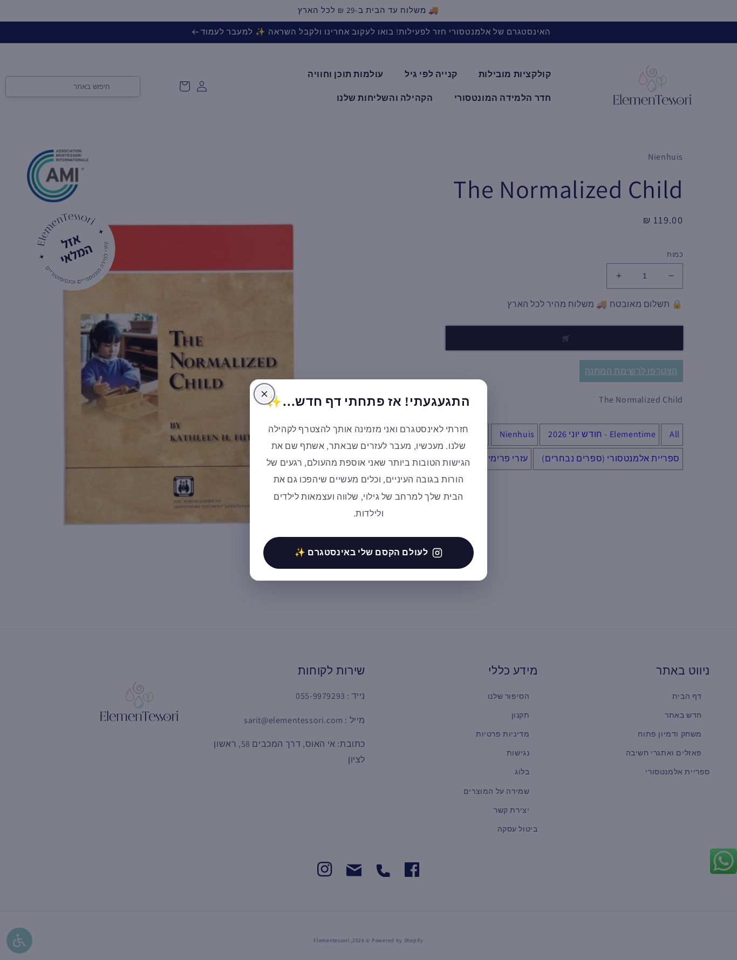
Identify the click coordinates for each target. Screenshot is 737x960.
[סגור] (264, 394)
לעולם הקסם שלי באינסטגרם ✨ (361, 552)
